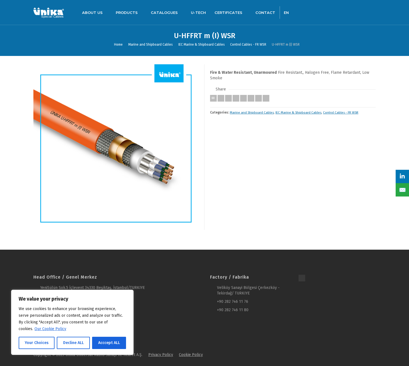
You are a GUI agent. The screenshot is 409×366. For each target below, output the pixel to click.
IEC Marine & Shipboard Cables (298, 112)
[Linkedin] (258, 98)
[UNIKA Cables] (48, 12)
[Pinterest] (243, 98)
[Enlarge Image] (116, 147)
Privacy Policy (160, 354)
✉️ (402, 189)
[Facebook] (228, 98)
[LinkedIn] (402, 176)
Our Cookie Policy (50, 328)
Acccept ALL (109, 342)
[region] (72, 322)
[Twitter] (221, 98)
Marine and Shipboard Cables (252, 112)
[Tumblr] (251, 98)
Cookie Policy (191, 354)
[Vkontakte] (266, 98)
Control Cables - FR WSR (340, 112)
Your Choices (36, 342)
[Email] (213, 98)
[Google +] (236, 98)
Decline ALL (73, 342)
